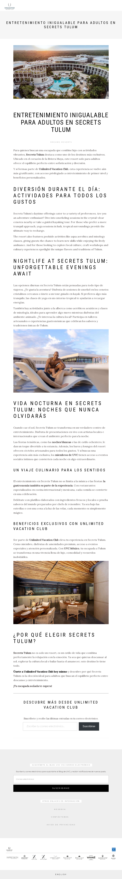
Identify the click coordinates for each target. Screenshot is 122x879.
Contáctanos (60, 817)
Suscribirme (61, 788)
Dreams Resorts (61, 142)
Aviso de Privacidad (61, 825)
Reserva (60, 809)
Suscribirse (89, 726)
